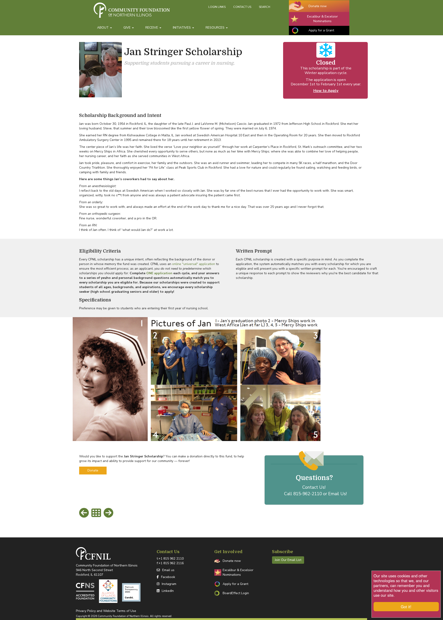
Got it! (406, 606)
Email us (168, 570)
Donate (92, 470)
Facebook (168, 577)
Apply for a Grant (321, 30)
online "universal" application (193, 264)
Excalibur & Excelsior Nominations (322, 18)
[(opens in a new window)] (85, 591)
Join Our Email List (288, 560)
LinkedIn (168, 591)
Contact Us (242, 7)
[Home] (149, 12)
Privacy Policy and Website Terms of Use (106, 611)
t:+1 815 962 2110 (170, 558)
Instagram (169, 584)
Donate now (317, 6)
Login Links (217, 7)
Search (264, 7)
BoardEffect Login (236, 593)
